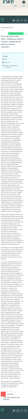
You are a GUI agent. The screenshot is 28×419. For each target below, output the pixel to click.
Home (15, 6)
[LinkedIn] (17, 20)
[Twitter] (13, 20)
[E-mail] (25, 20)
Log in (23, 6)
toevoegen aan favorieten (16, 33)
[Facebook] (21, 20)
